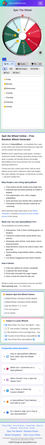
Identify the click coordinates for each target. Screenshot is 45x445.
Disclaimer (13, 428)
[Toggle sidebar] (4, 59)
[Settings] (40, 52)
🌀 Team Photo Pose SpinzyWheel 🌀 (20, 339)
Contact (32, 428)
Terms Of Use (23, 428)
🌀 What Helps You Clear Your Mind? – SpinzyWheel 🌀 (23, 325)
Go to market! (10, 313)
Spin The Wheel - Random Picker (22, 431)
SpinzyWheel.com (17, 3)
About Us (39, 425)
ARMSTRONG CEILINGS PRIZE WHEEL (21, 298)
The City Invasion (12, 309)
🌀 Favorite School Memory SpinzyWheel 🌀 (22, 336)
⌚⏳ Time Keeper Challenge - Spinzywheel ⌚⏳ (23, 329)
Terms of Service (19, 425)
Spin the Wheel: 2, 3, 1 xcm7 (16, 306)
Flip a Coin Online (32, 435)
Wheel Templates (13, 435)
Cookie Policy (30, 425)
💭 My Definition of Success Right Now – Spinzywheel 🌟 (23, 332)
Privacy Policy (7, 425)
